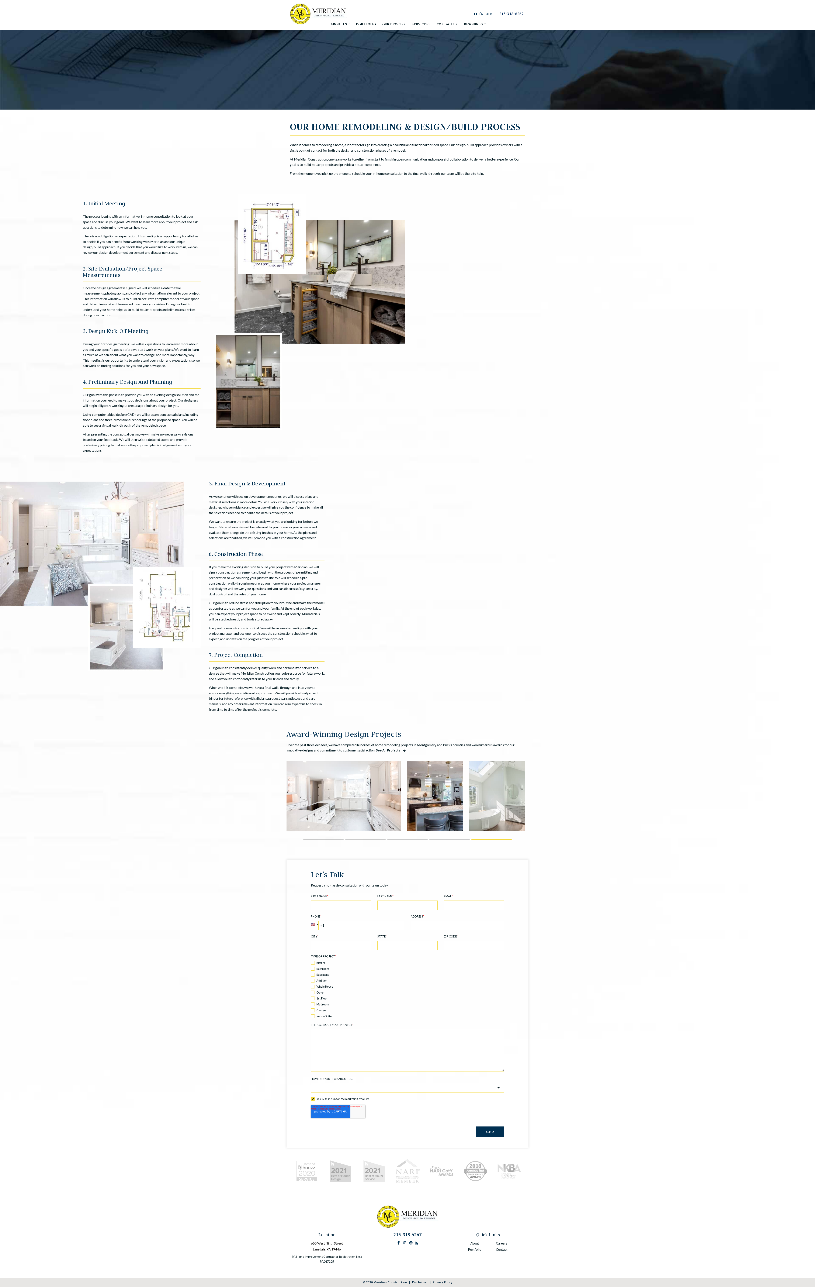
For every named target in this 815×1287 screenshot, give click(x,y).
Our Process (393, 24)
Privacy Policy (442, 1282)
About (474, 1243)
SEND (490, 1131)
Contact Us (447, 24)
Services (420, 24)
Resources (473, 24)
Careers (501, 1243)
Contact (501, 1249)
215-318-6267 (511, 13)
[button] (323, 839)
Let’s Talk (483, 13)
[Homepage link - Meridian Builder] (407, 1226)
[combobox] (407, 1087)
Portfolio (366, 24)
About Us (339, 24)
